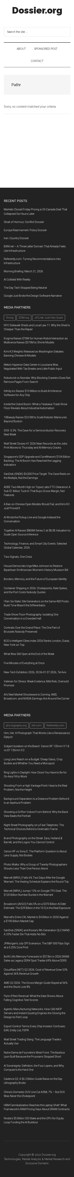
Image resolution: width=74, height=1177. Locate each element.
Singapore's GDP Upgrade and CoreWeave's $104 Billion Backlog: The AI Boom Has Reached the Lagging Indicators (37, 460)
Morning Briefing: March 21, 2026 (23, 271)
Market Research (54, 1159)
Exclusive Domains (37, 1163)
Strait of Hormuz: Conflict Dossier (24, 222)
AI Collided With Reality (17, 279)
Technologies (12, 1159)
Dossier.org (37, 10)
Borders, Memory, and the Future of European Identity (35, 579)
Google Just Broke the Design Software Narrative (33, 295)
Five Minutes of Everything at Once (24, 663)
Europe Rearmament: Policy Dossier (25, 230)
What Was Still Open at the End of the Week (29, 653)
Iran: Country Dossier (16, 238)
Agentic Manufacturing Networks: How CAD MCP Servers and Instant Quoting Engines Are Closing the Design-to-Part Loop (34, 1013)
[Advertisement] (37, 151)
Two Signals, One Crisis (18, 556)
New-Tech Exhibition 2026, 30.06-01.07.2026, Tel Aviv (35, 672)
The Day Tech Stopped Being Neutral (25, 287)
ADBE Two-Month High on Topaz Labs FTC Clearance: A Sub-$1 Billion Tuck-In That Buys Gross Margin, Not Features (37, 491)
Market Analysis (31, 1159)
